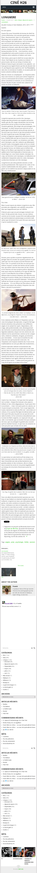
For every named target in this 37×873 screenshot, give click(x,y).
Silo (2, 577)
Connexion (6, 736)
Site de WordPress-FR (8, 743)
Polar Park (5, 713)
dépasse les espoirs (27, 20)
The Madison (6, 706)
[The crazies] (25, 557)
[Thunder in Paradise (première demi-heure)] (29, 852)
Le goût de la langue (8, 685)
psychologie (19, 542)
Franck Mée (6, 725)
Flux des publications (8, 739)
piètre (5, 671)
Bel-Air (11, 729)
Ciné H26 (18, 3)
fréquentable (7, 666)
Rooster (5, 711)
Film (4, 655)
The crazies (21, 565)
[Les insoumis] (9, 555)
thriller (26, 542)
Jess (4, 729)
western (32, 542)
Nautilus (5, 704)
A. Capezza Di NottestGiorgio (10, 720)
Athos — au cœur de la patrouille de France (23, 725)
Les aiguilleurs (17, 722)
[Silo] (8, 572)
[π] (7, 852)
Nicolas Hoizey (7, 722)
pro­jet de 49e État (12, 528)
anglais (7, 542)
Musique (5, 682)
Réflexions (5, 680)
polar (12, 542)
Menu (4, 7)
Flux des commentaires (9, 741)
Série (16, 20)
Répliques (5, 678)
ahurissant (7, 661)
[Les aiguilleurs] (18, 852)
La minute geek (7, 687)
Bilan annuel (6, 675)
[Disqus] (18, 621)
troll (5, 673)
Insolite (5, 689)
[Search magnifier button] (34, 648)
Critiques (20, 20)
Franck (3, 20)
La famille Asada (7, 709)
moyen (6, 668)
